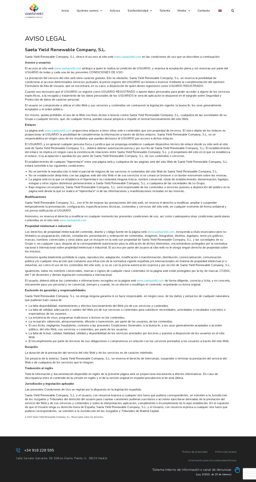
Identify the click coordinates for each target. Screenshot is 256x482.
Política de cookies (226, 451)
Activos (115, 11)
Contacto (204, 11)
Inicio (65, 11)
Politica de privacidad (195, 451)
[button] (232, 10)
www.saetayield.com (127, 56)
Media (182, 11)
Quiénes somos (88, 11)
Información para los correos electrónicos (212, 460)
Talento (164, 11)
